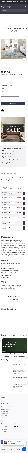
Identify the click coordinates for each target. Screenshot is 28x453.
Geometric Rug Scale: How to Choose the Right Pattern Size (19, 386)
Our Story (3, 400)
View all (25, 335)
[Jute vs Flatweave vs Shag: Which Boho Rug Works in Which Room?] (6, 372)
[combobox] (14, 10)
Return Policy (4, 415)
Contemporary (9, 263)
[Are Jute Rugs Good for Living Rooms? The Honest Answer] (14, 345)
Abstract (17, 263)
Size (2, 82)
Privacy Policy (4, 419)
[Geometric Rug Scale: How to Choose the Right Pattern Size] (6, 387)
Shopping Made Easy (5, 409)
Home (2, 24)
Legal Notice (4, 417)
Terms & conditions (5, 411)
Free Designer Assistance (6, 403)
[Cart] (22, 6)
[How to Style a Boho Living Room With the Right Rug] (6, 365)
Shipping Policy (4, 413)
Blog (2, 401)
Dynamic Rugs (9, 268)
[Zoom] (24, 59)
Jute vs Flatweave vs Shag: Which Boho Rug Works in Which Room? (19, 371)
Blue (3, 91)
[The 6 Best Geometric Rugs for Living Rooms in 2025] (6, 379)
